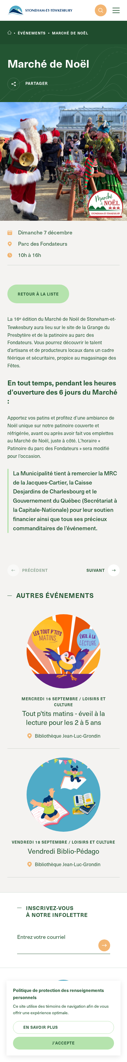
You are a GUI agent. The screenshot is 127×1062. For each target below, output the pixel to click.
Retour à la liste (38, 294)
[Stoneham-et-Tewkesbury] (39, 10)
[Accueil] (9, 33)
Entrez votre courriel (41, 937)
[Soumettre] (104, 945)
